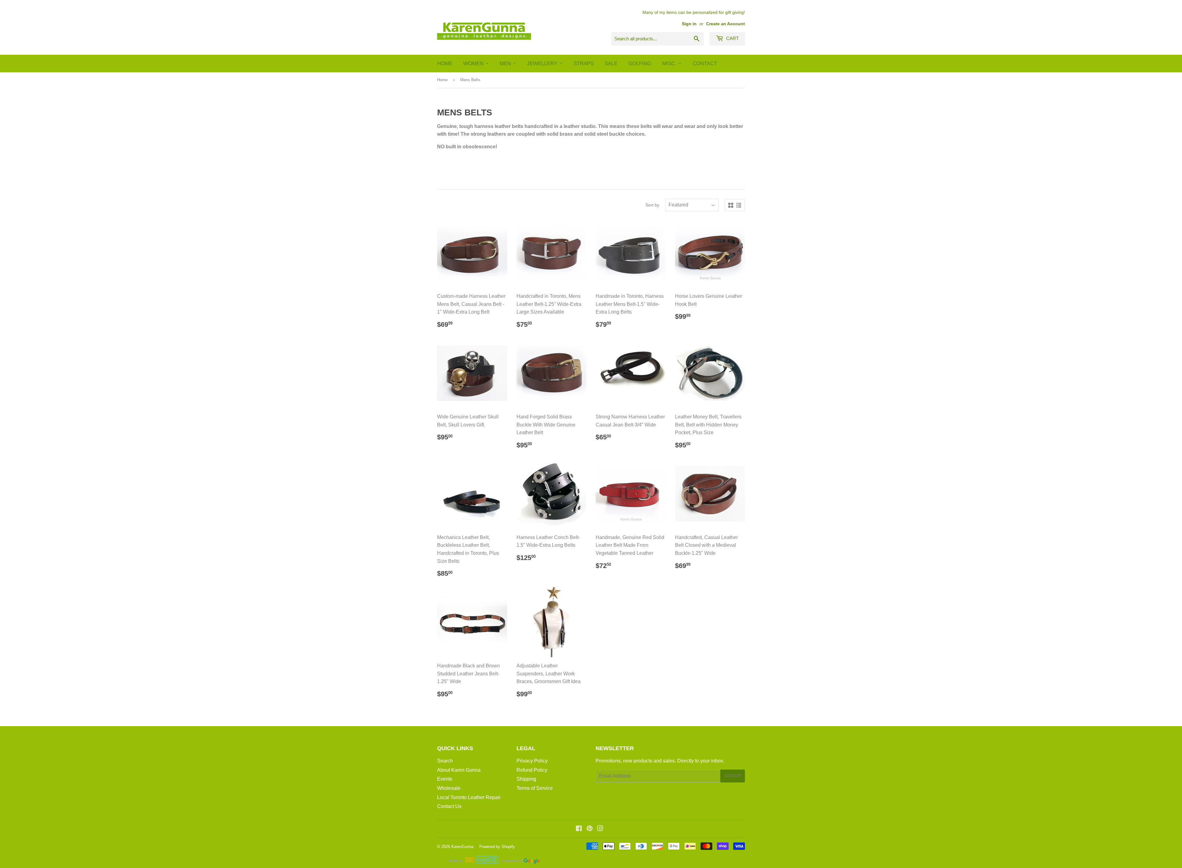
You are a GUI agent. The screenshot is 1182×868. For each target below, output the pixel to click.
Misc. (670, 63)
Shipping (526, 779)
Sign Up (732, 776)
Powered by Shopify (497, 846)
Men (506, 63)
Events (444, 779)
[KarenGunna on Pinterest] (589, 829)
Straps (583, 63)
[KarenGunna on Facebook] (579, 829)
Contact (705, 63)
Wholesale (448, 788)
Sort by (652, 204)
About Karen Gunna (458, 770)
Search (445, 760)
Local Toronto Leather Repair (469, 797)
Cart (732, 38)
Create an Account (725, 24)
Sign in (689, 24)
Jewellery (543, 63)
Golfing (639, 63)
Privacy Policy (532, 760)
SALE (611, 63)
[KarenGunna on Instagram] (600, 829)
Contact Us (449, 806)
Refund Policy (532, 770)
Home (444, 63)
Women (474, 63)
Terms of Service (535, 788)
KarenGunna (462, 846)
